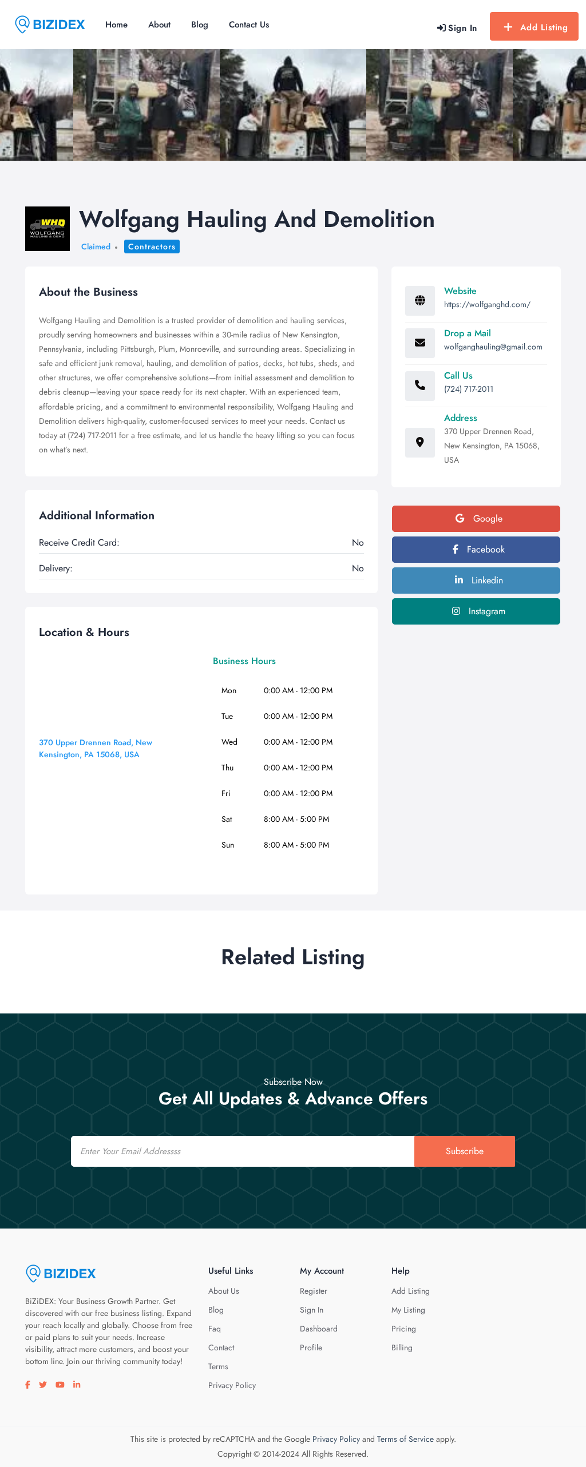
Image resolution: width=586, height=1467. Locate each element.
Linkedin (486, 580)
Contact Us (249, 24)
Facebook (484, 549)
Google (486, 518)
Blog (199, 24)
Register (313, 1291)
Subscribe (465, 1151)
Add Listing (544, 27)
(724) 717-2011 (468, 389)
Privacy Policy (232, 1385)
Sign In (311, 1309)
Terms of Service (405, 1439)
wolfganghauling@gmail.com (493, 346)
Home (116, 24)
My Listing (408, 1309)
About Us (223, 1291)
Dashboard (319, 1328)
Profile (311, 1347)
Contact (221, 1347)
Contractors (152, 246)
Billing (402, 1347)
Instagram (485, 611)
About (159, 24)
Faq (214, 1328)
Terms (218, 1366)
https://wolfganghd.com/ (487, 304)
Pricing (403, 1328)
